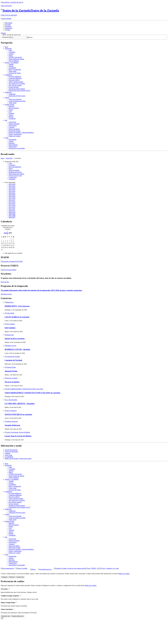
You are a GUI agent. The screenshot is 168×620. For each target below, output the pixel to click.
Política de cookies (124, 573)
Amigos (11, 141)
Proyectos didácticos (15, 76)
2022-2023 (12, 189)
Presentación (12, 139)
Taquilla (11, 64)
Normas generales (14, 124)
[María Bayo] (9, 302)
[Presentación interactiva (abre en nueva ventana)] (8, 270)
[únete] (3, 33)
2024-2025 (12, 186)
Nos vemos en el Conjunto (17, 83)
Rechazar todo (6, 616)
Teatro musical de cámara (16, 59)
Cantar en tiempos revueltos (17, 101)
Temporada (8, 48)
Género (11, 115)
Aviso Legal (8, 455)
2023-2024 (12, 187)
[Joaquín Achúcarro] (11, 421)
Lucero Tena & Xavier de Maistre (18, 436)
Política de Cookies (14, 136)
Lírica (10, 50)
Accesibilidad (9, 457)
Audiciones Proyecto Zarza (17, 96)
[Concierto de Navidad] (12, 356)
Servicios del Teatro (15, 73)
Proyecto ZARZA (14, 80)
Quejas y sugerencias (15, 134)
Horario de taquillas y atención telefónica (21, 132)
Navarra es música (12, 382)
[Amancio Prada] (10, 367)
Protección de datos (15, 131)
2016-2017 (12, 200)
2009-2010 (12, 212)
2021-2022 (12, 191)
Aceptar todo (20, 577)
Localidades (12, 68)
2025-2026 (12, 184)
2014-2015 (12, 203)
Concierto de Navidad (13, 360)
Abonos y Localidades (11, 62)
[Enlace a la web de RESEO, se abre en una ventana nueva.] (33, 568)
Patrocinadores (13, 145)
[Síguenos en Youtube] (8, 26)
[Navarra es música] (11, 378)
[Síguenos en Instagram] (8, 28)
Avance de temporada (11, 451)
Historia (11, 117)
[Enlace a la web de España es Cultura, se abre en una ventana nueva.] (69, 568)
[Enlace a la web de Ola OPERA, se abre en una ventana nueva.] (109, 568)
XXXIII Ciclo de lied (15, 57)
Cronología (12, 118)
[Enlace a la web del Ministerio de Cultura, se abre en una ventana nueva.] (12, 2)
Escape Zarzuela (14, 87)
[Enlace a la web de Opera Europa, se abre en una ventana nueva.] (45, 568)
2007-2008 (12, 215)
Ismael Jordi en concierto (15, 339)
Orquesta (11, 113)
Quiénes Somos (9, 104)
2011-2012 (12, 208)
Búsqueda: (5, 37)
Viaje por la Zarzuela (15, 99)
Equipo (11, 110)
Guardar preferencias (17, 616)
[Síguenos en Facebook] (8, 23)
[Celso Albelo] (9, 313)
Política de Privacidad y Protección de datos (18, 458)
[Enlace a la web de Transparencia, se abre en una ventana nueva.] (7, 568)
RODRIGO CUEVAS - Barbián (17, 349)
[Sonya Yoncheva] (11, 410)
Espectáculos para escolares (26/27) (19, 90)
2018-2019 (12, 196)
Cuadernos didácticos (15, 78)
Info (6, 120)
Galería (7, 97)
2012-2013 (12, 207)
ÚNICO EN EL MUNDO (9, 15)
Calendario (12, 179)
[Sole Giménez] (10, 324)
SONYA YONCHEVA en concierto (18, 414)
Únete (6, 138)
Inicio (6, 47)
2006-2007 (12, 217)
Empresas (11, 143)
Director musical (14, 108)
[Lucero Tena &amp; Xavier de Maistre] (17, 432)
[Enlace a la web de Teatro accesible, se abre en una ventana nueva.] (21, 568)
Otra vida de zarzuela (15, 85)
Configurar (4, 577)
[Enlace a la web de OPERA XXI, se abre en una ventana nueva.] (92, 568)
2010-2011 (12, 210)
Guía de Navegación (11, 450)
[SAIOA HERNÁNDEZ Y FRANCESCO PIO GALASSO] (24, 389)
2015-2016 (12, 201)
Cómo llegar (12, 122)
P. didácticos (8, 75)
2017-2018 (12, 198)
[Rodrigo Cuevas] (10, 345)
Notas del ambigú (14, 170)
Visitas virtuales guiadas (16, 82)
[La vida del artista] (11, 400)
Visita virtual (12, 71)
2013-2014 (12, 205)
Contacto (7, 453)
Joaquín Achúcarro (12, 425)
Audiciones (8, 92)
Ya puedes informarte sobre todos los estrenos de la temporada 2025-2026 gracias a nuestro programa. (41, 290)
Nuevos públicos (14, 61)
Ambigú (11, 54)
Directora (11, 106)
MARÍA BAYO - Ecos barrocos (17, 306)
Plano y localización (15, 69)
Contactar (11, 127)
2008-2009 (12, 214)
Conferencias (13, 177)
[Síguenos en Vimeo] (7, 30)
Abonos (11, 66)
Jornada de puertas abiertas (17, 89)
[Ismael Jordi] (9, 335)
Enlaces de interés (14, 129)
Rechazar (12, 577)
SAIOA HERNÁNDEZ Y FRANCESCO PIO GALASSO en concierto (32, 393)
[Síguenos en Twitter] (8, 24)
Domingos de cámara (15, 172)
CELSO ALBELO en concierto (17, 317)
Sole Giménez (10, 328)
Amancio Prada (11, 371)
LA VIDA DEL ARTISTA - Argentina (20, 404)
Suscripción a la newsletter (17, 148)
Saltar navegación (6, 6)
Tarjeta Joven (13, 146)
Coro (10, 111)
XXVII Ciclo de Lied (15, 175)
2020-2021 (9, 158)
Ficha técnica (13, 125)
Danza (11, 55)
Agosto (6, 233)
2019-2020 (12, 194)
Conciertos (12, 52)
